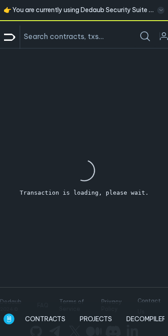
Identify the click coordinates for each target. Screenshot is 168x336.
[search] (145, 36)
